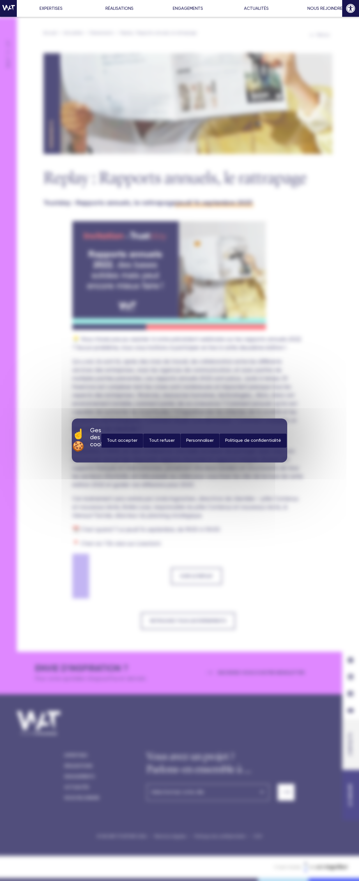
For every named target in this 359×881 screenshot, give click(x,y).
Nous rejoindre (324, 8)
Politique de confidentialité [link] (253, 440)
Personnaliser (200, 440)
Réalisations (119, 8)
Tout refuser (162, 440)
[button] (350, 8)
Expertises (51, 8)
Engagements (188, 8)
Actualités (256, 8)
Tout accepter (122, 440)
